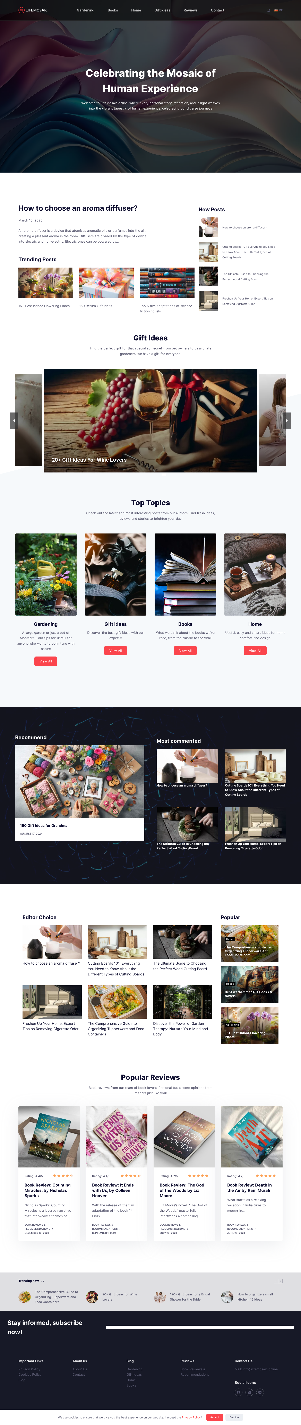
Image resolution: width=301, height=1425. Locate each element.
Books (113, 10)
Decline (234, 1417)
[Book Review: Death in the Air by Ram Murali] (252, 1136)
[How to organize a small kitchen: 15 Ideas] (227, 1297)
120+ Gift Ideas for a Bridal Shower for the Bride (190, 1296)
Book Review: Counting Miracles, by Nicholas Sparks (48, 1190)
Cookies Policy (30, 1374)
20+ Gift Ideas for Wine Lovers (119, 1296)
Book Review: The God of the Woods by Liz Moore (182, 1190)
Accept (214, 1417)
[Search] (268, 10)
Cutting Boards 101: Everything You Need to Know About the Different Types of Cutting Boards (248, 252)
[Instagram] (260, 1392)
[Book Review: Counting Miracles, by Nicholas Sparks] (49, 1136)
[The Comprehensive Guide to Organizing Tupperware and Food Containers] (117, 1002)
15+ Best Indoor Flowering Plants (44, 306)
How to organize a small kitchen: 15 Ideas (255, 1296)
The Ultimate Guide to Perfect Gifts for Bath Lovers (115, 460)
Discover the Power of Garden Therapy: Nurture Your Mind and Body (180, 1028)
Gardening (85, 10)
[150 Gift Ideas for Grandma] (80, 781)
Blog (21, 1380)
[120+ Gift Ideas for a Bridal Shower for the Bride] (160, 1297)
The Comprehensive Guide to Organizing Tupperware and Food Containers (116, 1028)
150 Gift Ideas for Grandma (43, 825)
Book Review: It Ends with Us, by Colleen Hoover (113, 1190)
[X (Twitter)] (249, 1392)
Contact (217, 10)
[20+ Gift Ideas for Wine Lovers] (92, 1297)
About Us (79, 1369)
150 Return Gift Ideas (95, 306)
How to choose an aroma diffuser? (78, 208)
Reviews (191, 10)
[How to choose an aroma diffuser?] (208, 227)
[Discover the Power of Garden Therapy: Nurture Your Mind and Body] (182, 1002)
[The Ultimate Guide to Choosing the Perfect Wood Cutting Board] (208, 276)
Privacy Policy (191, 1417)
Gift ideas (162, 10)
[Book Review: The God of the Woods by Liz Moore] (184, 1136)
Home (136, 10)
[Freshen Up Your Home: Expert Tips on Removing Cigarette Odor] (208, 301)
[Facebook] (238, 1392)
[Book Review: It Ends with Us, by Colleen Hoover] (116, 1136)
